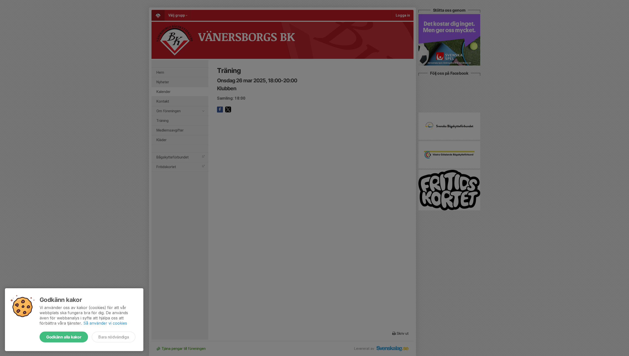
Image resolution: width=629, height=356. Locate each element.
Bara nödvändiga (113, 336)
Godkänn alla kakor (63, 336)
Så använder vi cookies (105, 323)
